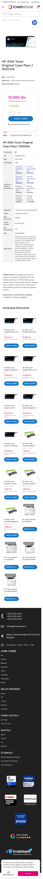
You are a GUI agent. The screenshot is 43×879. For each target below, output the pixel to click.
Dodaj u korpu (21, 119)
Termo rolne (6, 724)
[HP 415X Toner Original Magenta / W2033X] (29, 396)
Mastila (5, 730)
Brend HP (17, 20)
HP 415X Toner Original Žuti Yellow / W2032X (11, 446)
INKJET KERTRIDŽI (10, 689)
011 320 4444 (24, 2)
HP (16, 152)
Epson (3, 693)
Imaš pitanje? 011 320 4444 (20, 124)
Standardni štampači (9, 761)
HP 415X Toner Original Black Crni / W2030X (29, 370)
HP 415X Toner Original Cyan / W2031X (9, 408)
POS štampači (6, 765)
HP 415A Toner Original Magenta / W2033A (11, 370)
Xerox (3, 671)
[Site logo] (20, 7)
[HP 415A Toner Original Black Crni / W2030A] (11, 320)
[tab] (5, 135)
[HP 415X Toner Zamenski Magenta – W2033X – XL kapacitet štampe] (11, 510)
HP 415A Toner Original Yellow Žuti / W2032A (29, 332)
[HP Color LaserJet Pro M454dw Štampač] (11, 548)
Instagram (23, 297)
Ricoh (3, 682)
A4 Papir (4, 720)
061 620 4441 (35, 2)
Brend (11, 20)
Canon (3, 659)
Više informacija (8, 873)
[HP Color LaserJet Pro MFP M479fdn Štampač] (11, 580)
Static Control (27, 448)
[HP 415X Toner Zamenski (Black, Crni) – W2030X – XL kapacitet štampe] (29, 434)
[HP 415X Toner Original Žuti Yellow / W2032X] (11, 434)
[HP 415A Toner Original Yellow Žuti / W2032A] (29, 320)
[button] (11, 346)
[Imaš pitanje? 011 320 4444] (9, 124)
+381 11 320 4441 (14, 616)
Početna (5, 20)
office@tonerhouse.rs (9, 1)
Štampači (6, 752)
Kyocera (4, 667)
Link (16, 229)
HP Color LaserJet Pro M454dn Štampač (29, 522)
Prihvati (28, 873)
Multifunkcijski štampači (10, 757)
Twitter (15, 297)
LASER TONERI (8, 651)
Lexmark (4, 675)
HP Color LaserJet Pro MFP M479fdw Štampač (29, 559)
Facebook (7, 297)
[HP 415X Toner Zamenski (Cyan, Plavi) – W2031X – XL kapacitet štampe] (11, 472)
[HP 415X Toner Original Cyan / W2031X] (11, 396)
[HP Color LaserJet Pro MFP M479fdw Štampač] (29, 548)
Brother (4, 663)
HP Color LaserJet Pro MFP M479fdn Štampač (10, 591)
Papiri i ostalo (10, 715)
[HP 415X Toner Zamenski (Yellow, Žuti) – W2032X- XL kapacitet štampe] (29, 472)
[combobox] (21, 14)
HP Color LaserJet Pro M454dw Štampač (10, 559)
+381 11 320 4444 (14, 613)
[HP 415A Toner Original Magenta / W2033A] (11, 358)
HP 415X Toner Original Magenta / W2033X (29, 408)
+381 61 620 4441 (14, 619)
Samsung (4, 679)
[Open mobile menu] (3, 7)
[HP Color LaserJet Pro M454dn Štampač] (29, 510)
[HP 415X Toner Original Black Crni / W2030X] (29, 358)
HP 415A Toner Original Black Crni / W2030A (11, 332)
